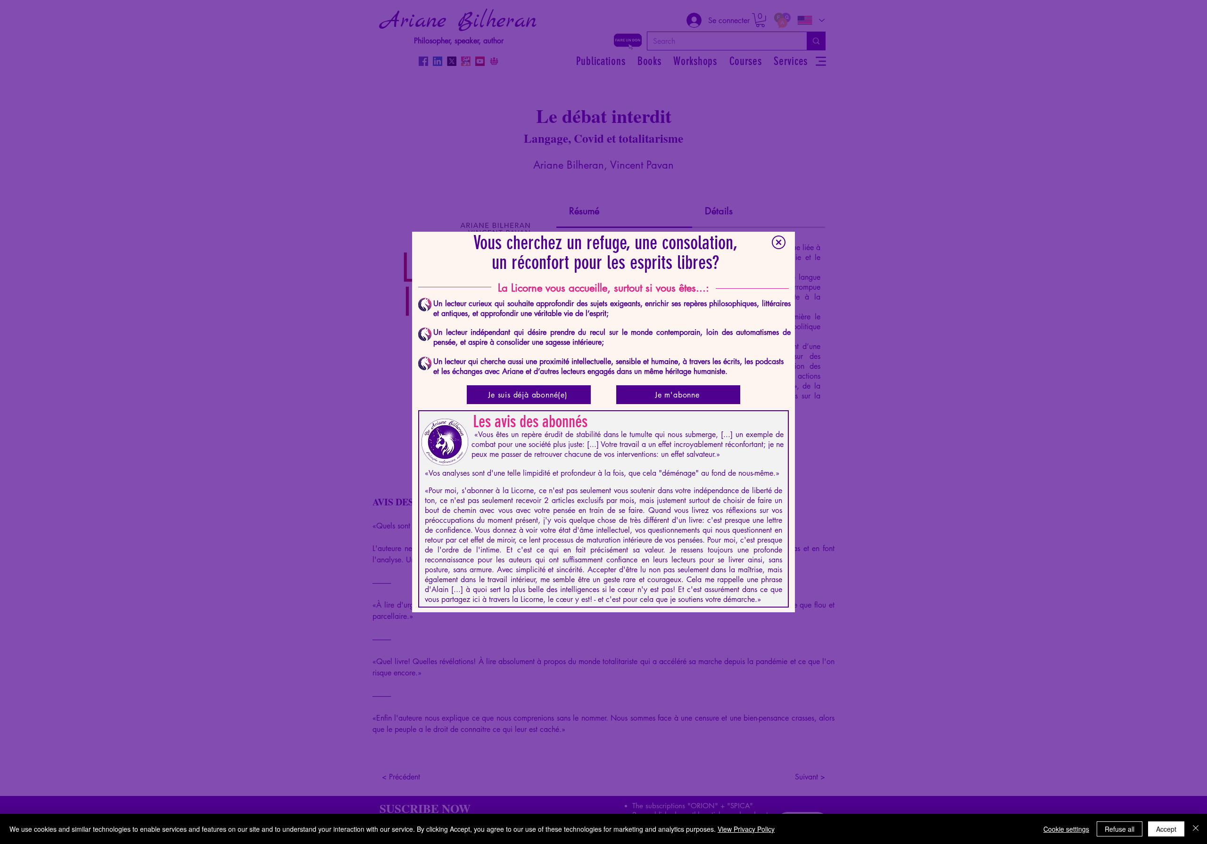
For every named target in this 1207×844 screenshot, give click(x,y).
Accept (1166, 829)
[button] (779, 242)
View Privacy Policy (746, 829)
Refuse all (1119, 829)
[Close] (1195, 828)
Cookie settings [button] (1066, 829)
